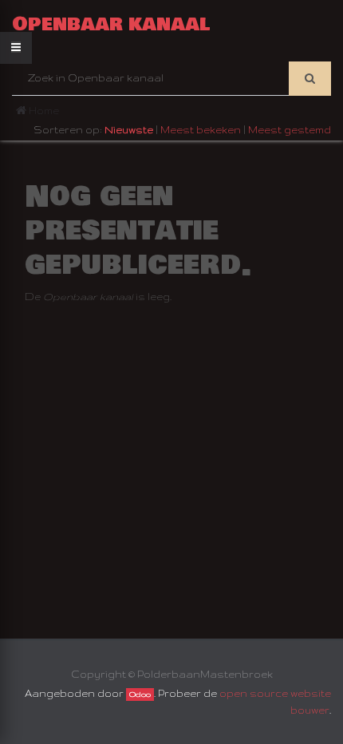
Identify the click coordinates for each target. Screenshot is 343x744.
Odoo (140, 694)
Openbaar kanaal (111, 24)
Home (42, 110)
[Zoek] (310, 78)
